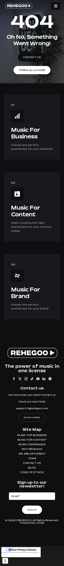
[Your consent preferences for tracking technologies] (5, 561)
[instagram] (26, 378)
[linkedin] (43, 378)
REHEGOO (24, 520)
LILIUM (40, 522)
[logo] (18, 3)
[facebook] (14, 378)
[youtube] (37, 378)
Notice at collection (15, 554)
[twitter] (19, 378)
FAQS (42, 401)
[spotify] (50, 378)
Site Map (32, 429)
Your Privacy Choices (24, 549)
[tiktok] (32, 378)
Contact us (48, 394)
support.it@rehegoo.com (32, 408)
